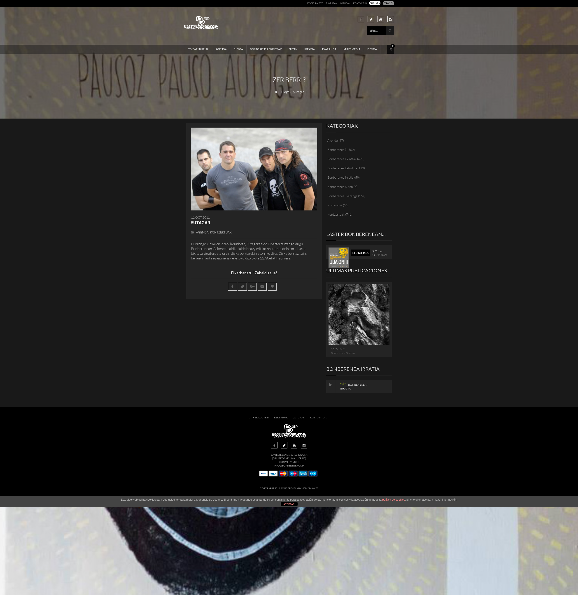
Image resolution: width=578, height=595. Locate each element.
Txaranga (329, 49)
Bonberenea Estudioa (342, 168)
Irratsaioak (334, 205)
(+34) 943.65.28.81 (289, 461)
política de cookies (393, 499)
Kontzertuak (221, 232)
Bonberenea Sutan (340, 187)
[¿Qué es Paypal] (263, 473)
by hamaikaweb (308, 488)
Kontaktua (360, 3)
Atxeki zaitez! (315, 3)
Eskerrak (331, 3)
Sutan (293, 49)
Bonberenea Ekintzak (266, 49)
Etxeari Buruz (198, 49)
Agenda (221, 49)
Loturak (345, 3)
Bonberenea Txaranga (342, 196)
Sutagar (200, 222)
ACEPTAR (289, 504)
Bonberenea (335, 150)
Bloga (238, 49)
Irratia (309, 49)
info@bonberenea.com (289, 465)
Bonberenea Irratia (340, 177)
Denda (372, 49)
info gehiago (360, 252)
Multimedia (351, 49)
